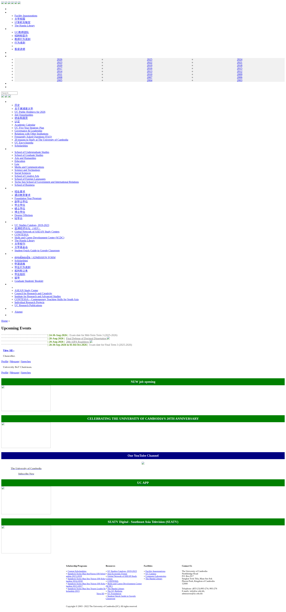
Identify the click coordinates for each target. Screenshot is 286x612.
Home (4, 320)
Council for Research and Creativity (33, 293)
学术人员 (13, 28)
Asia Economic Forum (117, 574)
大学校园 (20, 18)
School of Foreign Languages (30, 179)
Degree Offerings (24, 215)
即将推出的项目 (17, 315)
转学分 (19, 218)
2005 (59, 80)
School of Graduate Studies (29, 155)
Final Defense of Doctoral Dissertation (86, 338)
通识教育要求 (22, 195)
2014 (59, 71)
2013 (149, 71)
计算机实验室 (22, 22)
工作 (10, 52)
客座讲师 (20, 49)
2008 (59, 77)
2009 (239, 74)
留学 (17, 277)
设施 (10, 12)
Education (20, 161)
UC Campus (150, 574)
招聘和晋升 (21, 35)
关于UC (12, 101)
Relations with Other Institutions (31, 133)
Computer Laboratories (155, 576)
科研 (10, 284)
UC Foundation (114, 593)
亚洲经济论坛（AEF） (28, 228)
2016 (149, 68)
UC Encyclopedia (24, 142)
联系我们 (13, 83)
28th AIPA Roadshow (78, 341)
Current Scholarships (77, 571)
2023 (59, 62)
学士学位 (20, 205)
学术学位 (13, 188)
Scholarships (21, 145)
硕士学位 (20, 208)
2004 (149, 80)
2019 (149, 65)
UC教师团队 (22, 32)
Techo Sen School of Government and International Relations (47, 182)
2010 (149, 74)
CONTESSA (22, 234)
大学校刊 (20, 243)
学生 (10, 253)
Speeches (26, 361)
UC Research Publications (28, 305)
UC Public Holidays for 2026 (30, 111)
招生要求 (20, 191)
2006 (239, 77)
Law (17, 164)
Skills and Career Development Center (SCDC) (39, 237)
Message (14, 361)
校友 (10, 308)
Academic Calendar (25, 124)
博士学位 (20, 212)
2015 (239, 68)
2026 (59, 59)
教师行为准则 (22, 39)
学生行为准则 (22, 267)
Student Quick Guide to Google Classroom (37, 250)
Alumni (19, 311)
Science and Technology (27, 170)
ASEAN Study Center (26, 290)
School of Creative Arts (27, 176)
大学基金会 (21, 247)
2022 (149, 62)
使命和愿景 (21, 118)
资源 (10, 221)
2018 (239, 65)
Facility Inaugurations (26, 15)
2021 (239, 62)
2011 (59, 74)
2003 (239, 80)
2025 (149, 59)
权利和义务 (21, 270)
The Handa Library (25, 25)
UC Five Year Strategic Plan (29, 127)
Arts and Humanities (25, 158)
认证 (17, 121)
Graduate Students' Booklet (29, 281)
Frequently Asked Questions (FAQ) (33, 136)
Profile (4, 361)
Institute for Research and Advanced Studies (38, 296)
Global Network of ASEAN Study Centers (37, 231)
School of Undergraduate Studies (32, 152)
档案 (10, 56)
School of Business (25, 185)
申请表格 (20, 263)
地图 (10, 86)
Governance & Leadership (28, 130)
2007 (149, 77)
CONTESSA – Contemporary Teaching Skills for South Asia (47, 299)
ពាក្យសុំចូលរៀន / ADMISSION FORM (35, 257)
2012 (239, 71)
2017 (59, 68)
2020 (59, 65)
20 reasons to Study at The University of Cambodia (41, 139)
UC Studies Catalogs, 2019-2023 (32, 225)
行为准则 (20, 42)
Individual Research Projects (29, 302)
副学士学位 (21, 201)
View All (100, 593)
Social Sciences (23, 173)
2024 (239, 59)
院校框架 (13, 148)
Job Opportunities (24, 114)
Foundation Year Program (28, 198)
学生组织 (20, 274)
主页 (10, 8)
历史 (17, 105)
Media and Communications (29, 167)
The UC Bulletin (114, 591)
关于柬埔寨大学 (24, 108)
